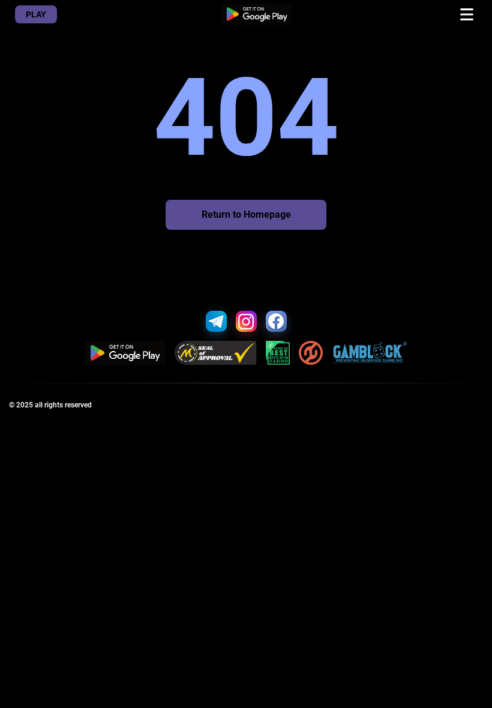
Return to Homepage (246, 214)
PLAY (36, 14)
